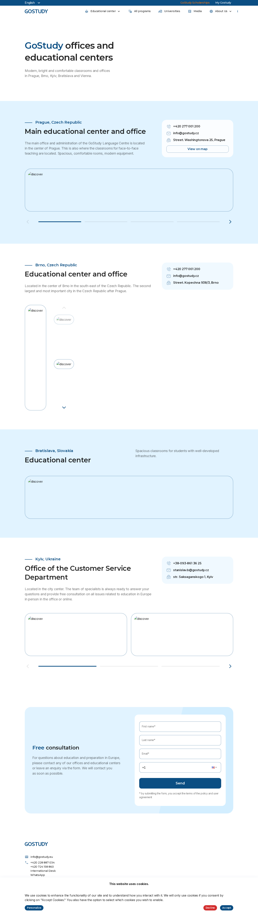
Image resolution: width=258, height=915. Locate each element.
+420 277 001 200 (186, 126)
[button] (64, 321)
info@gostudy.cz (186, 133)
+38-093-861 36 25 (187, 563)
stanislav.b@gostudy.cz (191, 570)
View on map (198, 149)
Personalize (34, 907)
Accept (226, 907)
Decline (210, 907)
